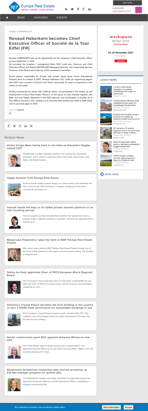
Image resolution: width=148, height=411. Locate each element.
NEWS (21, 17)
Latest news (108, 80)
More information (111, 407)
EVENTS (62, 17)
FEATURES (41, 17)
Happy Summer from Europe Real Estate (33, 178)
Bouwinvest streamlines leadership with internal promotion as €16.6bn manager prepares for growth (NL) (47, 371)
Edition (127, 3)
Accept (128, 407)
